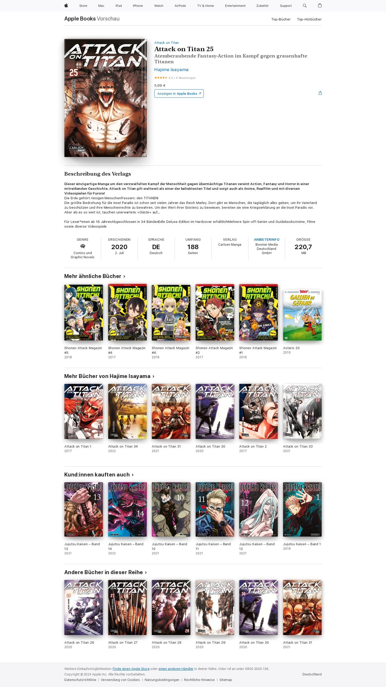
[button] (305, 6)
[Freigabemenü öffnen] (320, 93)
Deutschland (312, 674)
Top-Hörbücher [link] (309, 19)
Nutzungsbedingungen (162, 680)
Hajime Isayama (171, 69)
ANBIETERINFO (266, 240)
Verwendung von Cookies (120, 680)
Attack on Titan (166, 43)
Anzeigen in (177, 94)
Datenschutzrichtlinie (80, 680)
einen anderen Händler (176, 669)
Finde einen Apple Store (131, 669)
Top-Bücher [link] (281, 19)
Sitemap (226, 680)
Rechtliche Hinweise (199, 680)
